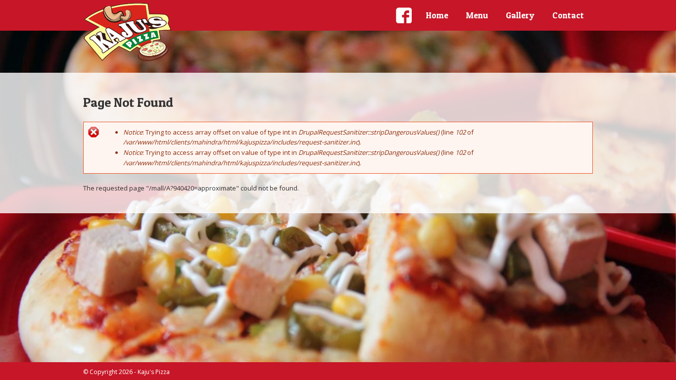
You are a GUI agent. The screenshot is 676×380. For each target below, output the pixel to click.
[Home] (127, 32)
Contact (568, 15)
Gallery (520, 15)
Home (437, 15)
